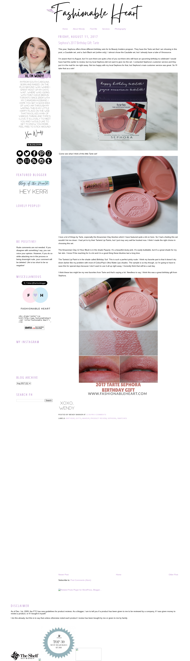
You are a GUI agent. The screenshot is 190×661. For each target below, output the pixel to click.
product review (99, 418)
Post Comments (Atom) (81, 580)
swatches (122, 418)
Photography (120, 29)
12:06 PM (90, 414)
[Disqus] (118, 465)
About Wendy (79, 29)
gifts (78, 418)
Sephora (112, 418)
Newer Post (63, 574)
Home (65, 29)
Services (106, 29)
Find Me (93, 29)
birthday (70, 418)
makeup (85, 418)
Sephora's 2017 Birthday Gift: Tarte (78, 42)
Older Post (173, 574)
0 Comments (100, 414)
